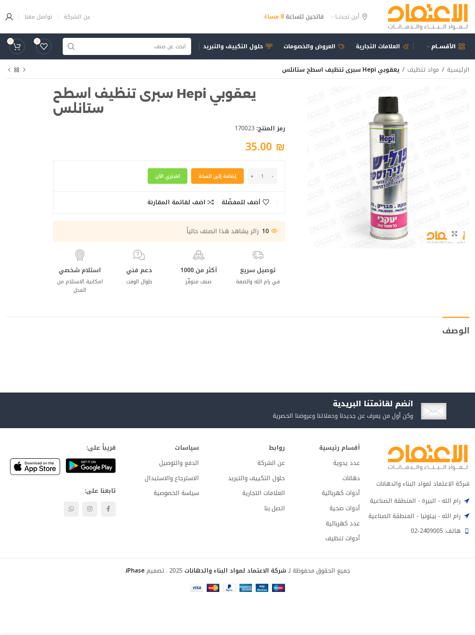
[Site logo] (427, 16)
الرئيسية (458, 70)
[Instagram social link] (89, 509)
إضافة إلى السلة (217, 176)
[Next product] (9, 70)
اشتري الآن (167, 176)
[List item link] (325, 463)
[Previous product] (24, 70)
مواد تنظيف (423, 70)
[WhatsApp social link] (71, 509)
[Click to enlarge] (454, 233)
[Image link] (427, 457)
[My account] (9, 16)
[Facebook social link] (108, 509)
